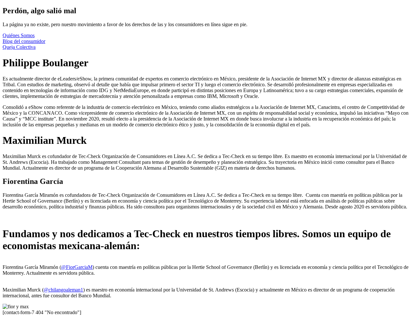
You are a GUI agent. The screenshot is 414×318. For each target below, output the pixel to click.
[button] (19, 35)
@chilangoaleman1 (63, 289)
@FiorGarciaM (77, 267)
